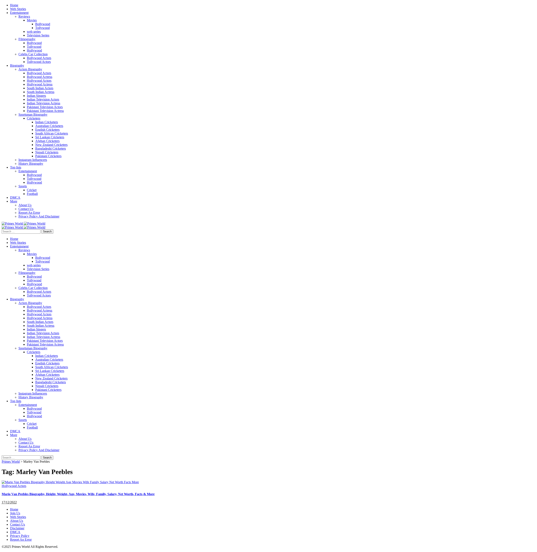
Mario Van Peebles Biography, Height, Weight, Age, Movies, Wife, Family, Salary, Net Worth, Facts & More (78, 494)
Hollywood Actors (14, 486)
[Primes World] (13, 223)
